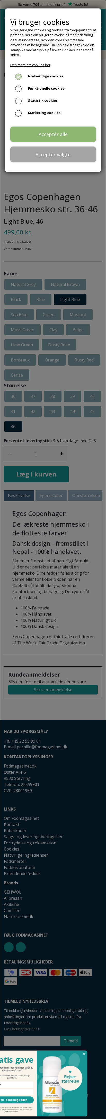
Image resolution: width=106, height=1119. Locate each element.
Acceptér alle (53, 134)
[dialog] (53, 559)
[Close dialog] (100, 1054)
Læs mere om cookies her (30, 65)
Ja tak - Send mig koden (27, 1100)
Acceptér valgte (53, 154)
